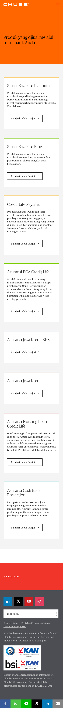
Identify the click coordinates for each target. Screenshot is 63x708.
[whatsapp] (15, 703)
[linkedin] (8, 601)
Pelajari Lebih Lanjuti (23, 352)
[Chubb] (16, 4)
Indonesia (13, 613)
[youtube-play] (28, 601)
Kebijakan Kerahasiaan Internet (36, 623)
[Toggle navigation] (57, 5)
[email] (57, 703)
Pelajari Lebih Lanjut (23, 118)
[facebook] (5, 703)
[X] (18, 601)
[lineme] (26, 703)
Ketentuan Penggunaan (15, 627)
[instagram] (39, 601)
